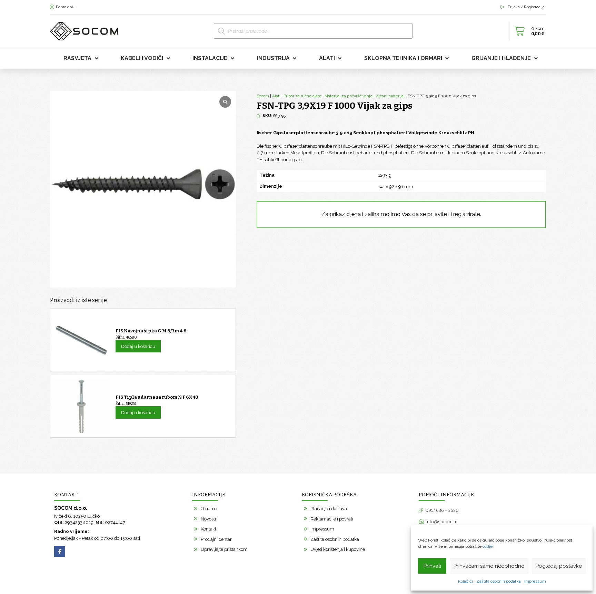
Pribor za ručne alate (302, 96)
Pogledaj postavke (559, 566)
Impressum (535, 581)
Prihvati (432, 566)
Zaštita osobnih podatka (498, 581)
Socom (263, 96)
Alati (276, 96)
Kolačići (465, 581)
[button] (527, 31)
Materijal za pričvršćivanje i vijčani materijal (365, 96)
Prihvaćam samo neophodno (489, 566)
